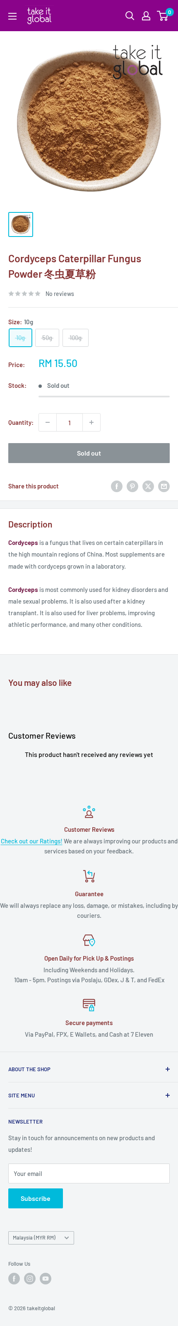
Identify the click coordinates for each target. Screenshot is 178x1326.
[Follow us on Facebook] (14, 1278)
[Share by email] (164, 486)
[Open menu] (12, 16)
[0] (163, 16)
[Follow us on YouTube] (45, 1278)
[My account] (146, 15)
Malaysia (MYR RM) (34, 1237)
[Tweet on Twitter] (148, 486)
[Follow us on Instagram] (30, 1278)
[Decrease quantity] (47, 422)
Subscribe (36, 1198)
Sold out (89, 453)
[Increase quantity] (91, 422)
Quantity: (21, 422)
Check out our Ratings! (32, 841)
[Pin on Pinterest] (132, 486)
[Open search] (130, 15)
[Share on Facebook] (117, 486)
